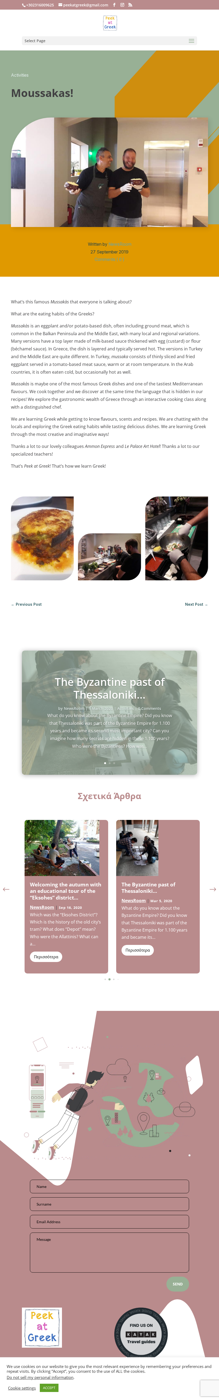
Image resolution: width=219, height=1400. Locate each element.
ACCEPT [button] (49, 1387)
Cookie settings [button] (22, 1388)
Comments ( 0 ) (109, 259)
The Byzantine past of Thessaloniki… (110, 688)
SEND (178, 1283)
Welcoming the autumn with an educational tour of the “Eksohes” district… (65, 891)
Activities (20, 75)
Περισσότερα (46, 956)
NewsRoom (119, 244)
